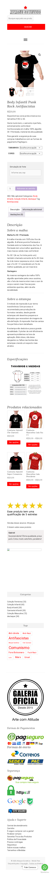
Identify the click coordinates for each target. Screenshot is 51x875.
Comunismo (19, 648)
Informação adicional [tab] (32, 209)
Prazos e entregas (15, 842)
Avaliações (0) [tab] (16, 214)
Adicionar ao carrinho (26, 188)
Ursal (27, 657)
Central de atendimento (17, 826)
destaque (32, 199)
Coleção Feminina (14, 602)
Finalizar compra (14, 834)
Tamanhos (13, 148)
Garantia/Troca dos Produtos (19, 837)
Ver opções (14, 442)
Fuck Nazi (32, 652)
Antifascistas (13, 202)
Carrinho (11, 828)
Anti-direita (14, 633)
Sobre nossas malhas (16, 848)
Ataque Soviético (14, 643)
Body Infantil (12, 608)
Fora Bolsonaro (16, 652)
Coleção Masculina (15, 613)
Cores (11, 153)
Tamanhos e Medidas (16, 850)
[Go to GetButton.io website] (45, 872)
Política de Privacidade (16, 839)
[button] (39, 54)
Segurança (11, 845)
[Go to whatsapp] (44, 867)
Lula (10, 657)
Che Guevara (27, 643)
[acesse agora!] (25, 680)
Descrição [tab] (15, 209)
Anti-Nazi (27, 633)
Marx (18, 657)
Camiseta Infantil (14, 610)
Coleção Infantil (20, 199)
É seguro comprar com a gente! (20, 831)
